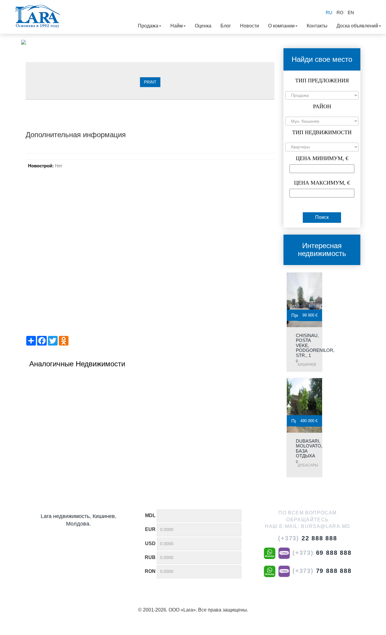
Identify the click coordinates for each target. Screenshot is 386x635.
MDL (150, 515)
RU (329, 12)
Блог (225, 25)
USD (150, 543)
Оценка (203, 25)
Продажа (148, 25)
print (150, 82)
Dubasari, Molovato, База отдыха (309, 448)
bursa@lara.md (325, 526)
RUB (150, 557)
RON (150, 571)
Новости (249, 25)
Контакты (317, 25)
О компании (281, 25)
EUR (150, 529)
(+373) (307, 538)
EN (351, 12)
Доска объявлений (357, 25)
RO (340, 12)
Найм (176, 25)
